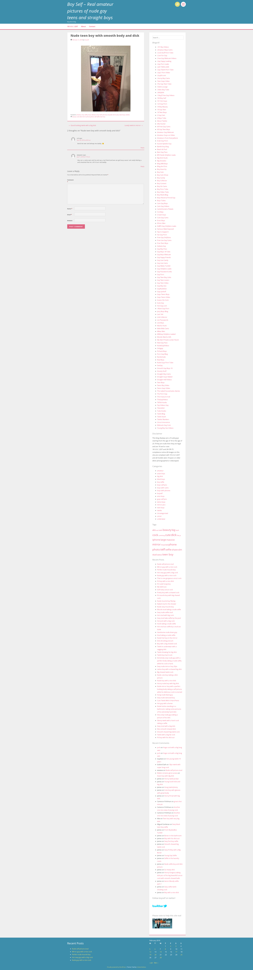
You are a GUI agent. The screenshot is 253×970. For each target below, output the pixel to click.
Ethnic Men (161, 223)
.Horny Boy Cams (163, 78)
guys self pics (162, 499)
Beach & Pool (162, 149)
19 (150, 955)
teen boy (102, 117)
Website (69, 220)
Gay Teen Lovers (163, 280)
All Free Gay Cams (163, 126)
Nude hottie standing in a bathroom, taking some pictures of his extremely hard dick (169, 709)
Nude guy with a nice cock (166, 575)
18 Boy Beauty (162, 107)
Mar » (156, 963)
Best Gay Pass (162, 152)
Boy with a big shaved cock (167, 644)
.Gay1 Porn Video (163, 72)
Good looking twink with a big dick (82, 125)
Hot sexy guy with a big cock (167, 572)
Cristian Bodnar (141, 967)
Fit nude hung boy (164, 584)
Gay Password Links (164, 272)
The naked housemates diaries (168, 391)
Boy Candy (161, 178)
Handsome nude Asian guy (167, 632)
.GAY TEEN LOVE (163, 67)
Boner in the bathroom (173, 836)
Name (69, 209)
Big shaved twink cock (165, 672)
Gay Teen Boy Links (164, 277)
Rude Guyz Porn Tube (165, 362)
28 (161, 957)
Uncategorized (162, 513)
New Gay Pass (162, 343)
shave (175, 549)
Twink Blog (161, 414)
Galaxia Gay (161, 246)
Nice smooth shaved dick (166, 729)
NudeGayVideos (163, 345)
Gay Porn (160, 274)
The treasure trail (163, 397)
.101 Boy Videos (163, 47)
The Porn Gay (162, 394)
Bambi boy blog (163, 146)
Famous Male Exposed (165, 229)
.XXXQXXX (160, 92)
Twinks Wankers (163, 419)
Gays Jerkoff (161, 291)
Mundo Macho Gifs (164, 337)
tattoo (159, 555)
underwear (161, 519)
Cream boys (161, 215)
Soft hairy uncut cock (165, 590)
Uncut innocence (163, 422)
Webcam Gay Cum (164, 425)
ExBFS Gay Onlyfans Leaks (166, 226)
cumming (162, 535)
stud (154, 554)
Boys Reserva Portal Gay (166, 198)
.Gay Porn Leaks (163, 64)
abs (154, 530)
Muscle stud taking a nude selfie (169, 609)
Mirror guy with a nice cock (167, 567)
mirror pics (115, 115)
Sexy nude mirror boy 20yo (167, 666)
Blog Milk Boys (162, 164)
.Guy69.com (161, 75)
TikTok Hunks (162, 402)
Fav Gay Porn (162, 235)
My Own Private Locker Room (168, 340)
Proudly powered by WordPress (116, 967)
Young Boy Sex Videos (165, 428)
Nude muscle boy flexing (166, 601)
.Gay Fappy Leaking (164, 61)
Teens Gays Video (163, 388)
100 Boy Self (161, 98)
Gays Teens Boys (163, 294)
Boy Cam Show (162, 175)
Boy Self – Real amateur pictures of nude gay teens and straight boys (90, 10)
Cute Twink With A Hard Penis (168, 700)
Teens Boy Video (163, 385)
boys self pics (92, 115)
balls (160, 530)
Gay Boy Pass (162, 249)
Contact (92, 26)
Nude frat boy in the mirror (167, 638)
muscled (164, 544)
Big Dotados (161, 161)
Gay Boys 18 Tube (163, 252)
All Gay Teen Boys (163, 129)
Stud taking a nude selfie (166, 635)
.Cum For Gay (162, 55)
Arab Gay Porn (162, 141)
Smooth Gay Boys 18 (164, 368)
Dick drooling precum (165, 641)
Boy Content (161, 183)
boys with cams (163, 488)
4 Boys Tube (161, 118)
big (173, 530)
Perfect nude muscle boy (166, 570)
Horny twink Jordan (171, 779)
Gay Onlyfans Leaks (164, 269)
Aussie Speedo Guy (164, 144)
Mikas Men (161, 331)
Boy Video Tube (163, 192)
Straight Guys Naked (164, 377)
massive (170, 539)
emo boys (160, 496)
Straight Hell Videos (164, 380)
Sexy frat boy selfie (171, 841)
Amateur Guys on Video (166, 135)
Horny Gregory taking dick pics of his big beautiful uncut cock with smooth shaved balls (169, 875)
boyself (87, 40)
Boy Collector (162, 181)
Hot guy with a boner (165, 703)
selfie (98, 117)
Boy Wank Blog (162, 195)
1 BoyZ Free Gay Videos (165, 95)
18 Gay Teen (161, 110)
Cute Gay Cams (162, 218)
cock (78, 117)
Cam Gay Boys (162, 203)
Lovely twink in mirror (134, 125)
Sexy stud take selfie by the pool (169, 618)
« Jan (151, 963)
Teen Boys (161, 382)
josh (158, 747)
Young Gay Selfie (170, 855)
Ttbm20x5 (161, 408)
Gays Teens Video (163, 297)
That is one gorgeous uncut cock (169, 578)
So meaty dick (169, 870)
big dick (160, 476)
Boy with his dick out (172, 838)
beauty (74, 117)
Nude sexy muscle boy (165, 607)
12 (150, 952)
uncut (159, 516)
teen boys (122, 115)
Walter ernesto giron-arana (167, 773)
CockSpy (160, 212)
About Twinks (162, 121)
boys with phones (102, 115)
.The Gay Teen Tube (164, 84)
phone (88, 117)
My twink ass (162, 587)
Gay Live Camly (162, 260)
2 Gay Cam (161, 115)
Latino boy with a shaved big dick (169, 669)
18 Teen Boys (162, 112)
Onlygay (160, 348)
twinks (128, 115)
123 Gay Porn (162, 104)
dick (81, 117)
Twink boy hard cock (164, 655)
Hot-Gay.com (162, 306)
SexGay (160, 365)
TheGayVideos (162, 400)
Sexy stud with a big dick (166, 726)
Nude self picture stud (165, 564)
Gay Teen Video (163, 283)
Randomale (161, 357)
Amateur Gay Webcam (165, 132)
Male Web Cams (163, 328)
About (83, 26)
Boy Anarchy (161, 169)
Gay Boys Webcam (164, 254)
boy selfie (85, 115)
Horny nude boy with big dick (168, 683)
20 (155, 955)
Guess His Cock (163, 300)
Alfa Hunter (161, 124)
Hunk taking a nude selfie (166, 624)
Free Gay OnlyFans (164, 237)
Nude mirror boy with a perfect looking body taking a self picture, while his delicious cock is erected (169, 689)
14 (161, 952)
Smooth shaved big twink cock (168, 732)
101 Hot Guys (162, 101)
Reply (142, 148)
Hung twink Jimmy (171, 787)
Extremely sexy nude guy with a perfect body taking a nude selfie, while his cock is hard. (169, 661)
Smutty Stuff (161, 371)
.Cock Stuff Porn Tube (165, 53)
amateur (78, 115)
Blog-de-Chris (162, 166)
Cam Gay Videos (163, 206)
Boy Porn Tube (162, 189)
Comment (70, 181)
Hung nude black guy (165, 695)
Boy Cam (160, 172)
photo (92, 117)
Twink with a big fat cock (166, 735)
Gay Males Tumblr (164, 266)
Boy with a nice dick (171, 892)
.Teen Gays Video (163, 81)
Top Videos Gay (163, 405)
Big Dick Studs (162, 158)
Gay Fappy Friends (164, 257)
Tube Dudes (161, 411)
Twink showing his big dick (167, 652)
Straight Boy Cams (164, 374)
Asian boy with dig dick (165, 776)
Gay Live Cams (162, 263)
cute (168, 535)
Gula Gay (160, 303)
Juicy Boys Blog (162, 311)
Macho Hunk (162, 326)
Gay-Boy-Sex (161, 286)
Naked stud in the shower (166, 604)
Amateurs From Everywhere (167, 138)
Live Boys (160, 323)
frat (178, 535)
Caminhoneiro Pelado (165, 209)
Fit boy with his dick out (166, 737)
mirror (84, 117)
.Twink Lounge (162, 87)
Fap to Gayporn (163, 232)
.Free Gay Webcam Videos (166, 58)
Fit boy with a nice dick (165, 581)
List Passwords (162, 320)
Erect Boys (161, 220)
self (95, 117)
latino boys (161, 502)
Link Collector (162, 317)
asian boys (161, 473)
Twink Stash (161, 417)
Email (69, 215)
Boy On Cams (162, 186)
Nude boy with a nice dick (166, 681)
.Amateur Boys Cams (165, 50)
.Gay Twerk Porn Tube (165, 70)
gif (180, 535)
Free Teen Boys (162, 243)
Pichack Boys (162, 351)
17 (176, 952)
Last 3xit (160, 314)
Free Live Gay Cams (164, 240)
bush (177, 530)
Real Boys (160, 360)
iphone (156, 539)
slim (180, 549)
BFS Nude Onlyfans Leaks (166, 155)
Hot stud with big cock (165, 615)
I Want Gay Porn (163, 308)
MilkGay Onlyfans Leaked (166, 334)
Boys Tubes (161, 200)
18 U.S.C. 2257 (72, 26)
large (163, 539)
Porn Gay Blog (162, 354)
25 (181, 955)
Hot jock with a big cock (166, 621)
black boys (161, 479)
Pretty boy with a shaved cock (168, 592)
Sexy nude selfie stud (165, 612)
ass (157, 530)
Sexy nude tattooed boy (166, 698)
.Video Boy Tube (163, 90)
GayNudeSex (162, 289)
